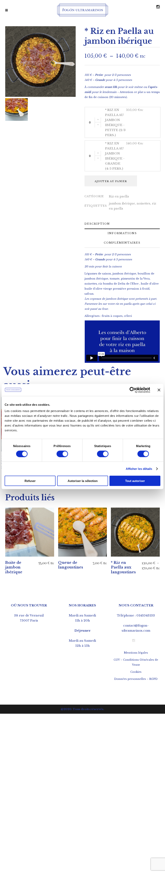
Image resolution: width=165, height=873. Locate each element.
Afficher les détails (139, 468)
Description (97, 223)
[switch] (62, 454)
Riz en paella (119, 196)
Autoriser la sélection (83, 481)
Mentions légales (136, 652)
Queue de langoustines (70, 564)
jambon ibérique (122, 203)
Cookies (135, 672)
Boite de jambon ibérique (13, 567)
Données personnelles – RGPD (136, 679)
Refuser (30, 481)
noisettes (143, 203)
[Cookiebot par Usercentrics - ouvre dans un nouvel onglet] (132, 390)
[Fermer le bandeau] (159, 389)
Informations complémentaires (122, 238)
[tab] (99, 223)
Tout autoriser (135, 481)
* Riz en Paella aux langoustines (123, 567)
